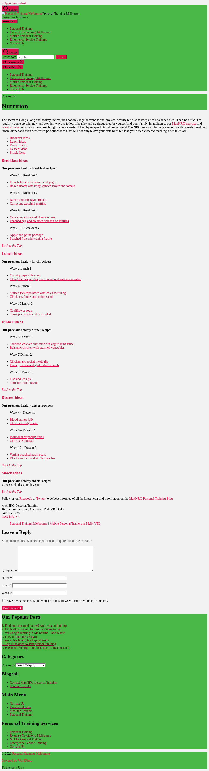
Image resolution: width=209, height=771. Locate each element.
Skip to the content (14, 3)
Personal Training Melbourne (31, 753)
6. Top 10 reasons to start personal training (29, 644)
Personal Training (21, 28)
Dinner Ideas (18, 145)
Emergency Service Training (28, 39)
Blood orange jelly (22, 419)
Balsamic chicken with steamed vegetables (37, 347)
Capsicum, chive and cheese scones (33, 217)
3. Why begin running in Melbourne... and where (33, 633)
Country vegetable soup (25, 275)
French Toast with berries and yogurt (33, 182)
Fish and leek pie (21, 379)
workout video (11, 127)
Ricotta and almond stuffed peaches (33, 458)
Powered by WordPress (17, 760)
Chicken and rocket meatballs (29, 361)
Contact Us (17, 43)
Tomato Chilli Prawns (24, 382)
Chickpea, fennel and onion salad (31, 296)
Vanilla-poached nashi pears (28, 454)
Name (7, 578)
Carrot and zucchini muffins (28, 203)
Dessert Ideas (18, 149)
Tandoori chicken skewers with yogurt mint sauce (42, 344)
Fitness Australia (20, 686)
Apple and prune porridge (26, 235)
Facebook (26, 498)
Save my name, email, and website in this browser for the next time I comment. (57, 600)
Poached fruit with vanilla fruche (31, 238)
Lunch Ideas (18, 141)
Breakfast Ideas (20, 138)
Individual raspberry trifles (27, 437)
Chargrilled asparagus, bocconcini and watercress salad (45, 279)
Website (7, 593)
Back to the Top (12, 245)
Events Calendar (20, 707)
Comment (9, 570)
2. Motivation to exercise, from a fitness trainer (31, 629)
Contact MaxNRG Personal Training (33, 682)
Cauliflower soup (21, 310)
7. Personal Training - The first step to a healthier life (35, 647)
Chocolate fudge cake (24, 423)
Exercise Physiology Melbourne (30, 32)
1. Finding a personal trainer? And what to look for (34, 625)
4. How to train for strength (19, 636)
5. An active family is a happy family (25, 640)
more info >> (10, 516)
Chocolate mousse (21, 440)
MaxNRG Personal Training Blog (151, 498)
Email (7, 585)
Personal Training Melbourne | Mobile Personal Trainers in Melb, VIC (55, 523)
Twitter (41, 498)
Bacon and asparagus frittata (28, 199)
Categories (8, 665)
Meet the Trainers (21, 711)
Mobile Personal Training (26, 36)
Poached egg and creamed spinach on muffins (39, 221)
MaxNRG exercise (184, 123)
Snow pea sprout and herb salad (30, 314)
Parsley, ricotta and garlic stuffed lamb (34, 365)
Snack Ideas (17, 152)
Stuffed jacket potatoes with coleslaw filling (38, 293)
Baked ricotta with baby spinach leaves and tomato (42, 186)
